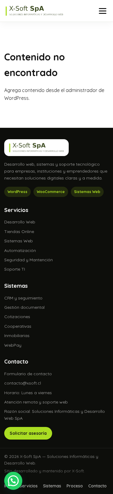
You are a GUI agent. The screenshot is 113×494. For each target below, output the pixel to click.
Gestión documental (24, 307)
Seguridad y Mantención (28, 259)
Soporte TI (14, 269)
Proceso (75, 486)
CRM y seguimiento (23, 298)
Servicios (29, 486)
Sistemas (52, 486)
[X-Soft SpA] (34, 11)
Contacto (97, 486)
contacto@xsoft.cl (22, 383)
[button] (13, 481)
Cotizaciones (17, 316)
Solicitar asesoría (28, 433)
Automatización (20, 250)
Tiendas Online (19, 231)
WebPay (12, 345)
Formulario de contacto (28, 373)
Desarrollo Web (19, 222)
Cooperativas (17, 326)
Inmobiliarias (17, 335)
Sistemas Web (18, 241)
